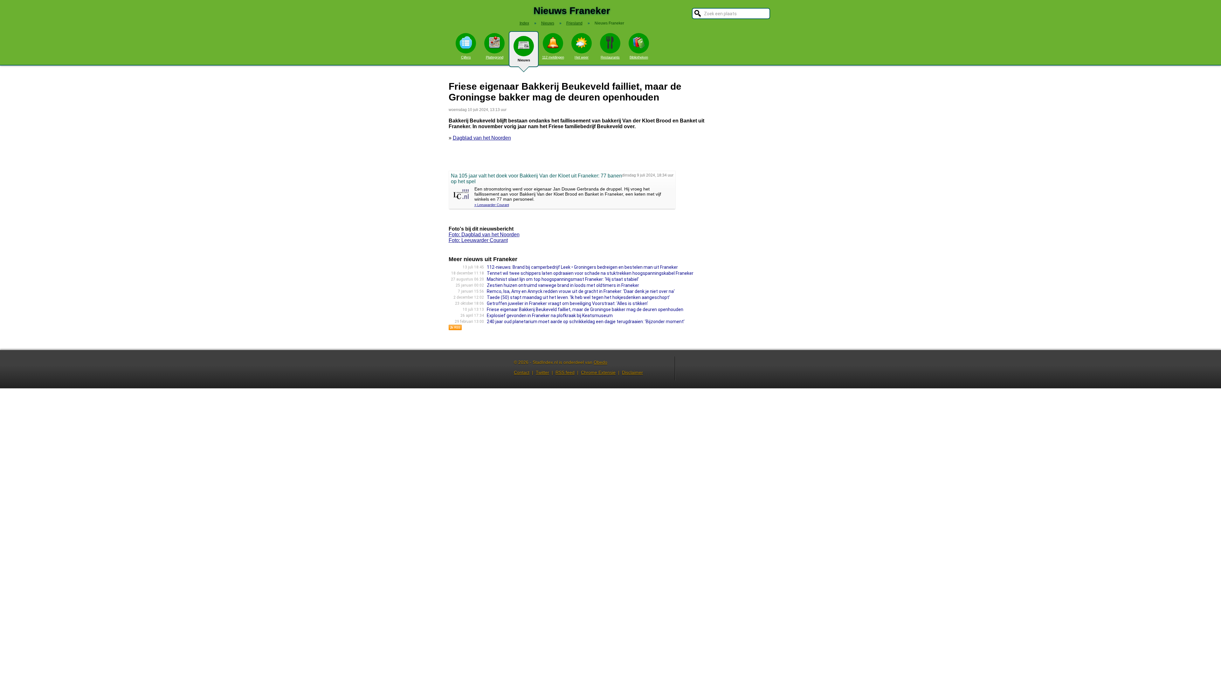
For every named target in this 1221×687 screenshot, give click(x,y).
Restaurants (610, 57)
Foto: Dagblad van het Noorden (484, 234)
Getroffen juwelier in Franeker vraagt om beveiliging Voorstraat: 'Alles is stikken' (567, 303)
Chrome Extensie (598, 372)
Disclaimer (632, 372)
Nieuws (524, 60)
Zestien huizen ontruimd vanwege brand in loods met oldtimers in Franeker (563, 285)
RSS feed (565, 372)
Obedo (600, 362)
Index (524, 23)
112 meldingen (553, 57)
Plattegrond (494, 57)
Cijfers (466, 57)
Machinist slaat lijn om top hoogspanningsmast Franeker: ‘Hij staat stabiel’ (563, 279)
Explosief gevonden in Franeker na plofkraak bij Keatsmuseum (550, 315)
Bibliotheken (639, 57)
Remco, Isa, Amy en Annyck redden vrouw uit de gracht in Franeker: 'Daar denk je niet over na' (581, 291)
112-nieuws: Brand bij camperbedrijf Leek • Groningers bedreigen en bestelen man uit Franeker (582, 267)
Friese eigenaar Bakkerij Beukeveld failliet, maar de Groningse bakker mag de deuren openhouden (585, 309)
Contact (521, 372)
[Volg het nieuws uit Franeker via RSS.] (455, 329)
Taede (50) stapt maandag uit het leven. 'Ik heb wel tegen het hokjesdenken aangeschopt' (578, 297)
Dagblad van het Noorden (482, 138)
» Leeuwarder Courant (491, 205)
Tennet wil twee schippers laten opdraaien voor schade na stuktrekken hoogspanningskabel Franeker (590, 273)
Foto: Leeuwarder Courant (478, 240)
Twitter (542, 372)
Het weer (582, 57)
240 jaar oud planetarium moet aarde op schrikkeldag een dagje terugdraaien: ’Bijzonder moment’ (586, 321)
